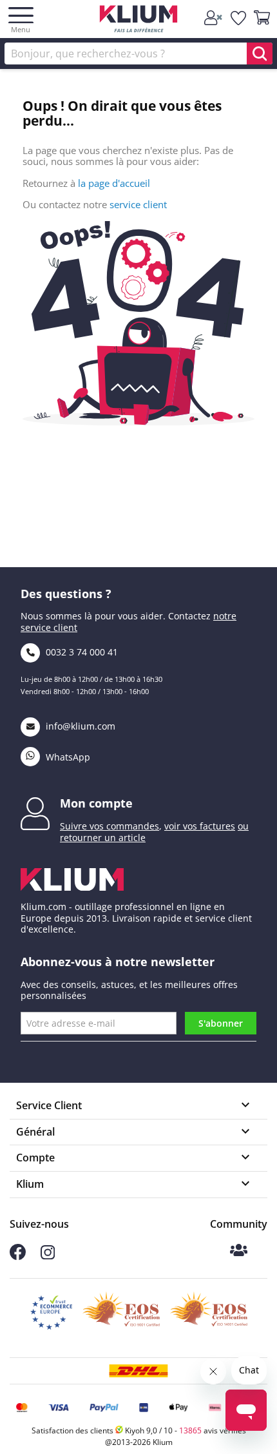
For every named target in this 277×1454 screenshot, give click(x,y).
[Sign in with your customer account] (214, 18)
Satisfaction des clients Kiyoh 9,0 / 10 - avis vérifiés (139, 1430)
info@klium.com (80, 726)
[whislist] (239, 18)
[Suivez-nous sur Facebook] (18, 1256)
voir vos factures (199, 826)
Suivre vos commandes (109, 826)
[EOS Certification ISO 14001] (208, 1313)
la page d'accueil (114, 183)
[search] (259, 53)
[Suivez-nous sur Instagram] (48, 1256)
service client (138, 204)
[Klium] (139, 21)
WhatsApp (66, 757)
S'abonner (220, 1023)
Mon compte (96, 803)
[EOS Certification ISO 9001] (121, 1313)
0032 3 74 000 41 (80, 652)
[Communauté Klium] (238, 1251)
